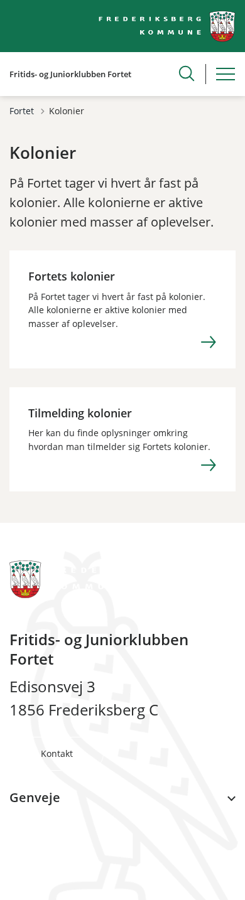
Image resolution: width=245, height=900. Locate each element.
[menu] (225, 74)
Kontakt (57, 753)
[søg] (186, 73)
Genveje (34, 798)
